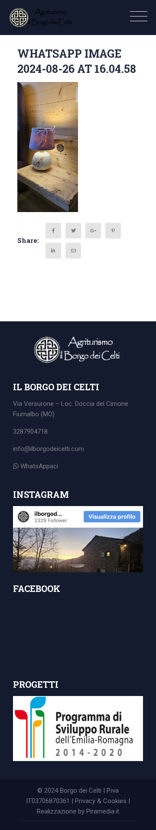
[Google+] (93, 231)
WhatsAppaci (38, 466)
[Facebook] (53, 231)
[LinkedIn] (53, 250)
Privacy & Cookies (101, 801)
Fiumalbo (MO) (34, 414)
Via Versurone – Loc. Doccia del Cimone (70, 404)
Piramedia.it (102, 811)
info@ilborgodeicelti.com (48, 449)
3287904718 (30, 431)
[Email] (73, 250)
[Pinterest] (113, 231)
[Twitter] (73, 231)
